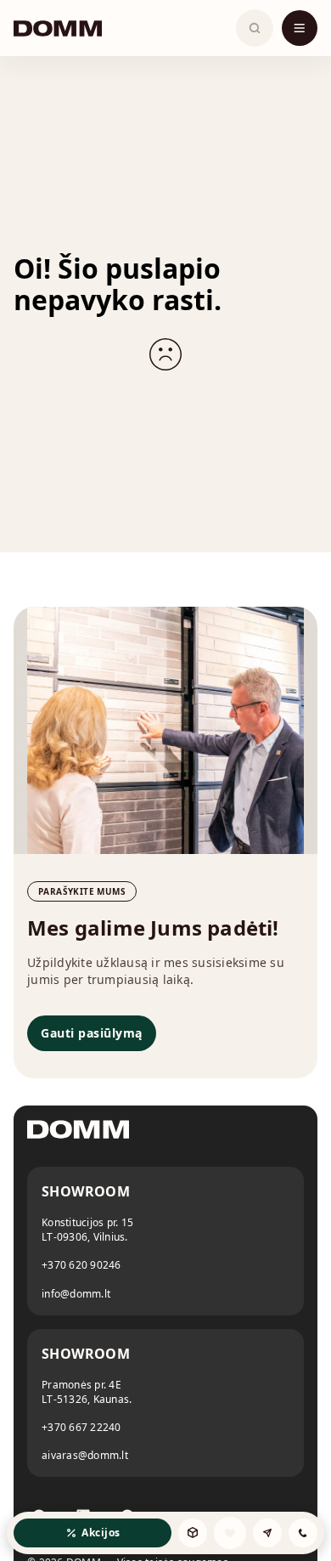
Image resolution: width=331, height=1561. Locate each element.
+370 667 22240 (81, 1427)
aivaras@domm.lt (85, 1455)
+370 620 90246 (81, 1265)
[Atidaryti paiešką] (254, 28)
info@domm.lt (76, 1294)
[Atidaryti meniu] (299, 28)
